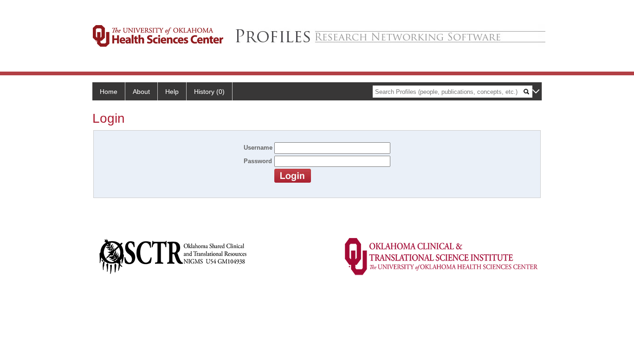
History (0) (209, 91)
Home (108, 91)
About (141, 91)
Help (172, 91)
